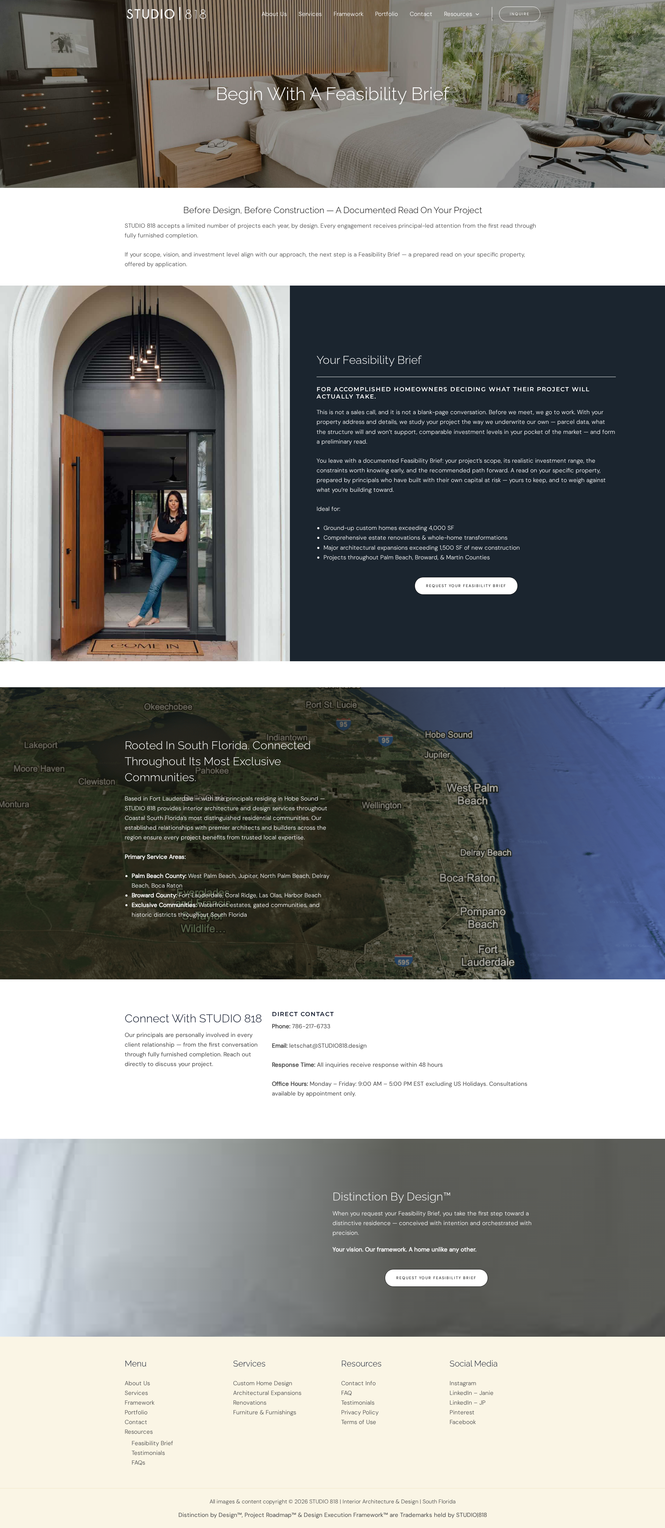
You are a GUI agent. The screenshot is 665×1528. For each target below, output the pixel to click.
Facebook (463, 1422)
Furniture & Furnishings (264, 1412)
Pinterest (462, 1412)
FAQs (138, 1462)
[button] (475, 14)
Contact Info (358, 1383)
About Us (137, 1383)
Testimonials (148, 1453)
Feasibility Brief (152, 1443)
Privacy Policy (360, 1412)
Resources (139, 1431)
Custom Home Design (262, 1383)
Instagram (463, 1383)
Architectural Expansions (267, 1393)
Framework (139, 1402)
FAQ (346, 1393)
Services (136, 1393)
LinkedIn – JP (468, 1402)
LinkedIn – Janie (472, 1393)
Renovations (249, 1402)
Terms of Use (358, 1422)
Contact (136, 1422)
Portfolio (136, 1412)
